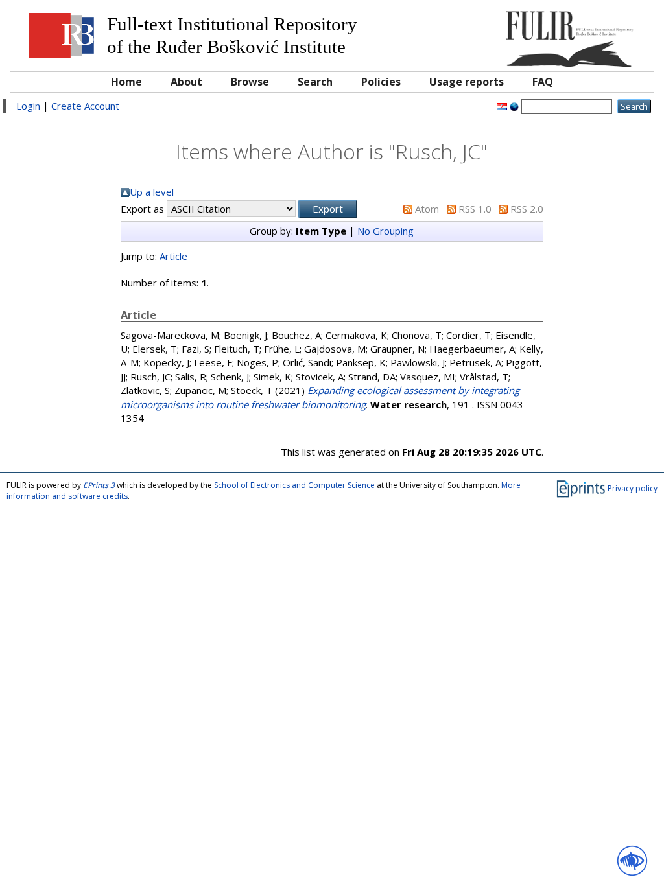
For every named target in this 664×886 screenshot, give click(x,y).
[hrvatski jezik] (502, 105)
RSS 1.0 (475, 208)
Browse (250, 82)
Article (173, 256)
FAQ (542, 82)
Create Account (85, 105)
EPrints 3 (99, 485)
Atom (427, 208)
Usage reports (466, 82)
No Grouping (385, 230)
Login (28, 105)
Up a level (152, 191)
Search (315, 82)
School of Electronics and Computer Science (294, 485)
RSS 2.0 (526, 208)
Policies (381, 82)
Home (126, 82)
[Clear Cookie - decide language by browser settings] (514, 105)
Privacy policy (633, 488)
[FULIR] (566, 34)
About (186, 82)
